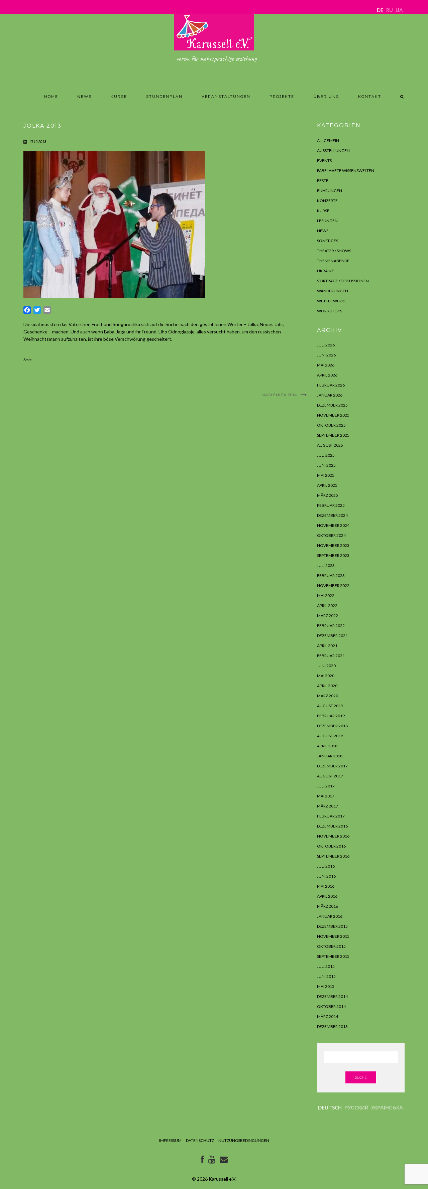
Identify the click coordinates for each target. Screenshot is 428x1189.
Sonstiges (327, 240)
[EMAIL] (224, 1160)
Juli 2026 (326, 344)
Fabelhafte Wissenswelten (345, 170)
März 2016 (327, 906)
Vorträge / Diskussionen (343, 280)
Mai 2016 (325, 886)
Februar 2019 (331, 715)
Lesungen (327, 220)
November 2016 (333, 836)
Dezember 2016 (332, 826)
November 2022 (333, 585)
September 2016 (333, 856)
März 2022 (327, 615)
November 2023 (333, 545)
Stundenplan (164, 96)
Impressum (170, 1140)
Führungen (329, 190)
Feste (27, 359)
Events (324, 160)
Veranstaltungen (226, 96)
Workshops (329, 310)
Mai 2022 (325, 595)
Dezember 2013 (332, 1026)
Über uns (326, 96)
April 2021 (327, 645)
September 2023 (333, 555)
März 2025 (327, 495)
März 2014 (327, 1016)
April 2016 (327, 896)
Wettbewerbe (332, 300)
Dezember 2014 (332, 996)
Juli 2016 (326, 866)
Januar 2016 (329, 916)
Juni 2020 (326, 665)
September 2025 (333, 435)
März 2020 (327, 695)
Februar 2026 (331, 385)
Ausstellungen (333, 150)
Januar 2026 (329, 395)
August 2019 (330, 705)
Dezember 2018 (332, 725)
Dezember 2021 (332, 635)
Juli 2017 (326, 785)
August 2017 (330, 775)
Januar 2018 (329, 755)
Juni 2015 (326, 976)
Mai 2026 (325, 364)
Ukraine (325, 270)
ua (399, 10)
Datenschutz (200, 1140)
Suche (361, 1077)
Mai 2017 (325, 795)
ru (389, 10)
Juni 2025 (326, 465)
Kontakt (369, 96)
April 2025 (327, 485)
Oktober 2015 (331, 946)
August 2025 (330, 445)
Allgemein (328, 140)
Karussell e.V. (222, 1179)
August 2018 (330, 735)
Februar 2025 (331, 505)
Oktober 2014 (331, 1006)
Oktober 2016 (331, 846)
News (84, 96)
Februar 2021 (331, 655)
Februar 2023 (331, 575)
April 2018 (327, 745)
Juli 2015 (326, 966)
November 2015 (333, 936)
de (380, 10)
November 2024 (333, 525)
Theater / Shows (334, 250)
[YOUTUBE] (211, 1160)
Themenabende (333, 260)
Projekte (282, 96)
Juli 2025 (326, 455)
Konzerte (327, 200)
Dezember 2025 (332, 405)
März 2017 (327, 805)
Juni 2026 (326, 354)
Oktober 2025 (331, 425)
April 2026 (327, 375)
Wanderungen (332, 290)
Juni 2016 (326, 876)
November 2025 (333, 415)
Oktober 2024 (331, 535)
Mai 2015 (325, 986)
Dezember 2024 (332, 515)
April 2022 (327, 605)
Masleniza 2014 (279, 395)
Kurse (119, 96)
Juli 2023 (326, 565)
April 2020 (327, 685)
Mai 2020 (325, 675)
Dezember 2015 (332, 926)
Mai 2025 (325, 475)
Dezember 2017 (332, 765)
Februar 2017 (331, 816)
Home (51, 96)
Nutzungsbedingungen (243, 1140)
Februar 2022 (331, 625)
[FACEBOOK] (202, 1160)
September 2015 (333, 956)
